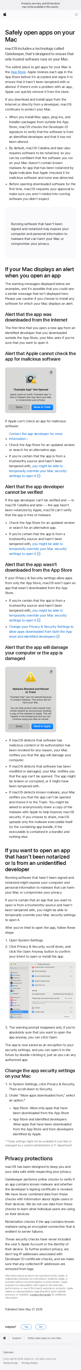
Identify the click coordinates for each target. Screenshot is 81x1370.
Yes (26, 1327)
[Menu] (76, 14)
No (40, 1327)
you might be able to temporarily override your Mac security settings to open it (38, 471)
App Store (18, 72)
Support (16, 1338)
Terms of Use (10, 1363)
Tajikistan (8, 1352)
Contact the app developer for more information (36, 436)
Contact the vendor (40, 1294)
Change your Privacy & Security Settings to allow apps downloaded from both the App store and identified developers (41, 631)
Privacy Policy (30, 1363)
